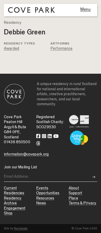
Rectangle (20, 228)
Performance (62, 48)
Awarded (11, 48)
